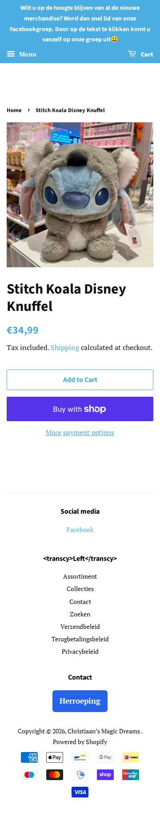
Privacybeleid (80, 651)
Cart (146, 54)
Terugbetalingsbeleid (80, 639)
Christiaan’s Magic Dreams (104, 731)
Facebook (80, 529)
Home (14, 110)
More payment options (80, 432)
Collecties (80, 588)
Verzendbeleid (80, 626)
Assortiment (80, 576)
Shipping (65, 347)
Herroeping (80, 701)
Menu (26, 54)
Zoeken (80, 614)
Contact (80, 601)
